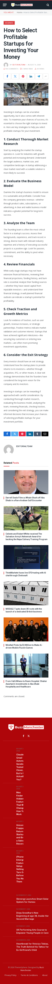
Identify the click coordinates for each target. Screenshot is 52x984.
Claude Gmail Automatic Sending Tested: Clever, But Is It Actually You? (21, 767)
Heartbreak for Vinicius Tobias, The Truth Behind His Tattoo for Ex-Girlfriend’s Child (32, 946)
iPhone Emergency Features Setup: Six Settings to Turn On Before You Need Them (22, 869)
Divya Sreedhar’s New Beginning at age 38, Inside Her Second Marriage (32, 916)
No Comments (12, 69)
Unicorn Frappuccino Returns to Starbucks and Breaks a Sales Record (22, 834)
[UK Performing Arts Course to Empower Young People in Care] (8, 929)
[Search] (47, 5)
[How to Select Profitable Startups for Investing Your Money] (26, 94)
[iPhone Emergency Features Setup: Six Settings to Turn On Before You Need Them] (8, 854)
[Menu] (5, 5)
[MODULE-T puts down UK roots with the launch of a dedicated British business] (26, 593)
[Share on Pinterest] (23, 76)
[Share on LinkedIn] (31, 76)
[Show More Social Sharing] (45, 76)
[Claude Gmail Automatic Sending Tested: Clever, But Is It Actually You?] (8, 752)
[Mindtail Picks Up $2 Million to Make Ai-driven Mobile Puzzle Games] (26, 629)
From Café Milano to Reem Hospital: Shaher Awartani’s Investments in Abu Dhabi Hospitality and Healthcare (26, 684)
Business (9, 23)
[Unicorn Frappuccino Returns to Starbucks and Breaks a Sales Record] (8, 825)
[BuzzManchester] (26, 5)
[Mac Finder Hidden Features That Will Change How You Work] (8, 790)
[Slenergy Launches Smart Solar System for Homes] (8, 898)
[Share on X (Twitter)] (15, 76)
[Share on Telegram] (38, 76)
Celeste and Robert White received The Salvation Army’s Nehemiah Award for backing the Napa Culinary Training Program (27, 536)
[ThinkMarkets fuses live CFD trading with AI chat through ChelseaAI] (26, 557)
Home (19, 12)
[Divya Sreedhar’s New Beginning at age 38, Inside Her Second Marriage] (8, 912)
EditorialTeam (18, 65)
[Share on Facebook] (7, 76)
